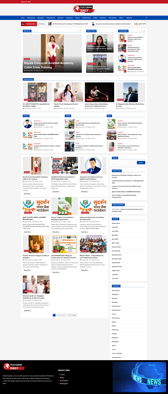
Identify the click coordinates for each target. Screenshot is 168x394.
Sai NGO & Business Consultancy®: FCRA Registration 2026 (55, 24)
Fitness (114, 322)
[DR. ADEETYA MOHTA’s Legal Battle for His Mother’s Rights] (37, 92)
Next (74, 315)
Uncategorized (116, 357)
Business (60, 18)
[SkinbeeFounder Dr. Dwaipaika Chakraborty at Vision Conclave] (36, 285)
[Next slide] (81, 31)
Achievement (31, 18)
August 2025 (116, 270)
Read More (28, 193)
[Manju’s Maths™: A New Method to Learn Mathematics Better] (93, 244)
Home (22, 18)
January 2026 (116, 251)
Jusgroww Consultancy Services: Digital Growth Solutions (98, 24)
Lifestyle (114, 333)
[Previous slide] (78, 31)
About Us (129, 18)
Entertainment (86, 18)
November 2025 (117, 259)
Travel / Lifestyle (117, 353)
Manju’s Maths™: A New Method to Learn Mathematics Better (111, 135)
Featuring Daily (29, 70)
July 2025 (115, 274)
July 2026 (115, 227)
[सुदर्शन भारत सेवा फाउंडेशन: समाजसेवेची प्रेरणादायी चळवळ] (36, 206)
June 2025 (115, 278)
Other (121, 18)
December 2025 (116, 255)
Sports (114, 345)
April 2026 (115, 239)
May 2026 (115, 235)
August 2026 (116, 223)
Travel (113, 349)
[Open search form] (146, 18)
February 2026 (116, 247)
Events (78, 18)
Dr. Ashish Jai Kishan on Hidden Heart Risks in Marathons (69, 146)
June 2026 (115, 231)
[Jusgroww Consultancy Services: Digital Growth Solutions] (93, 166)
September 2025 (117, 266)
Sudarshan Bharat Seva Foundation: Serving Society (27, 146)
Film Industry (113, 18)
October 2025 (116, 262)
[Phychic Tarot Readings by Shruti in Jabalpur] (68, 92)
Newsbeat (115, 337)
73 (69, 315)
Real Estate (115, 341)
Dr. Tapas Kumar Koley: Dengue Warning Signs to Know (69, 124)
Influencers (69, 18)
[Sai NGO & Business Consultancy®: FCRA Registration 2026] (52, 53)
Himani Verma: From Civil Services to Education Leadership (111, 146)
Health (95, 18)
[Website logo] (29, 367)
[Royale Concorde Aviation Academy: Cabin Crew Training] (36, 166)
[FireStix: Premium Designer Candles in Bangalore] (36, 244)
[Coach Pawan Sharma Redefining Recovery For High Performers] (99, 92)
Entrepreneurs (50, 18)
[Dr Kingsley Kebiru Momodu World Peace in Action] (130, 92)
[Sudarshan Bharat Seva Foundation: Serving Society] (93, 206)
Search (115, 158)
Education (103, 18)
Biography (41, 18)
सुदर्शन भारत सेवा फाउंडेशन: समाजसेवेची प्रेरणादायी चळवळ (138, 24)
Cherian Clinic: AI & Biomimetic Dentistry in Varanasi (69, 135)
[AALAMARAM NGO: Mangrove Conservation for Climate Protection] (64, 244)
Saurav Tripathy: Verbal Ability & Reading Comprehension (122, 68)
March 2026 (115, 243)
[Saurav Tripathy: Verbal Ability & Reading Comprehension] (64, 206)
